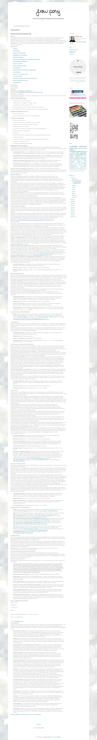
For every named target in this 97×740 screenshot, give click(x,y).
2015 (72, 209)
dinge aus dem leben (80, 148)
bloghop (71, 163)
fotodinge (82, 154)
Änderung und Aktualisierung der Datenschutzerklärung (25, 78)
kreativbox (79, 161)
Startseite (39, 724)
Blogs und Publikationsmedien (19, 65)
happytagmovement (73, 166)
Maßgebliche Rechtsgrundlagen (20, 55)
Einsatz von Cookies (17, 63)
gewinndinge (72, 161)
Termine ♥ (71, 54)
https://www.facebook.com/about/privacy (44, 515)
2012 (72, 214)
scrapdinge (73, 146)
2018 (72, 203)
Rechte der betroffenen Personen (20, 80)
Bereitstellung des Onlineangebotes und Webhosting (24, 70)
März (73, 193)
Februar (74, 195)
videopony (81, 158)
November (74, 179)
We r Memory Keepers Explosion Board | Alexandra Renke (77, 182)
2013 (72, 212)
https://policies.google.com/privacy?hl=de (48, 316)
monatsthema (72, 168)
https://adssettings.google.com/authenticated (23, 533)
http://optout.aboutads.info (39, 255)
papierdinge (83, 153)
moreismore (77, 168)
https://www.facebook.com (19, 515)
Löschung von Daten (17, 76)
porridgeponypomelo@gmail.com (25, 90)
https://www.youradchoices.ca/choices (21, 459)
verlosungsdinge (72, 165)
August (74, 185)
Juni (73, 189)
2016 (72, 207)
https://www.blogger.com (22, 316)
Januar (73, 197)
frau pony (80, 36)
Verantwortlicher (16, 51)
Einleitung (15, 48)
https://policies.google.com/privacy (31, 528)
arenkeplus (84, 162)
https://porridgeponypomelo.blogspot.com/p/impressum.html (30, 92)
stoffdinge (72, 150)
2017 (72, 205)
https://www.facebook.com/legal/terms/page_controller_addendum (27, 522)
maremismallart (83, 166)
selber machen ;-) (77, 159)
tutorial (82, 168)
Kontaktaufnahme (17, 67)
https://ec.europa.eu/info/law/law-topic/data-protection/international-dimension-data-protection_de (32, 220)
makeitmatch (83, 157)
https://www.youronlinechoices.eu (38, 458)
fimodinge (84, 159)
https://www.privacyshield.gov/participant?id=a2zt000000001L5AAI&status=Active (31, 319)
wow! (85, 161)
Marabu (85, 168)
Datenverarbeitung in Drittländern (20, 61)
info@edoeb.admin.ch (19, 621)
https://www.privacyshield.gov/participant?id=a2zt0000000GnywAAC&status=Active (31, 518)
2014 (72, 211)
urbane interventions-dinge (80, 163)
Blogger (58, 737)
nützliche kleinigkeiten (74, 158)
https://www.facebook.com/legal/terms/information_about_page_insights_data (30, 524)
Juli (73, 187)
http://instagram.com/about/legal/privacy (49, 510)
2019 (72, 201)
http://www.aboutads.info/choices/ (47, 253)
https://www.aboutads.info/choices (41, 459)
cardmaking (71, 169)
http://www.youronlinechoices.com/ (18, 255)
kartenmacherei (79, 155)
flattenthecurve (76, 169)
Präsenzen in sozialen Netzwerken (20, 74)
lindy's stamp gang (74, 154)
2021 (72, 177)
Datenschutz (72, 52)
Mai (73, 191)
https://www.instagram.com (23, 510)
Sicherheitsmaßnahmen (18, 57)
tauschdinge (71, 162)
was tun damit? (82, 165)
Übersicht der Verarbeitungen (19, 53)
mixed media (75, 153)
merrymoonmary (47, 737)
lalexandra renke (83, 169)
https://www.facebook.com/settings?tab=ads (40, 519)
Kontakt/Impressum (73, 49)
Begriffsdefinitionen (17, 82)
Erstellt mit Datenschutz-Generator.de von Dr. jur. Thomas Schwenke (26, 714)
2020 (72, 199)
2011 (72, 216)
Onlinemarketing (16, 72)
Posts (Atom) (41, 727)
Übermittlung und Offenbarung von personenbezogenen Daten (26, 59)
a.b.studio (78, 162)
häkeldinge (77, 157)
